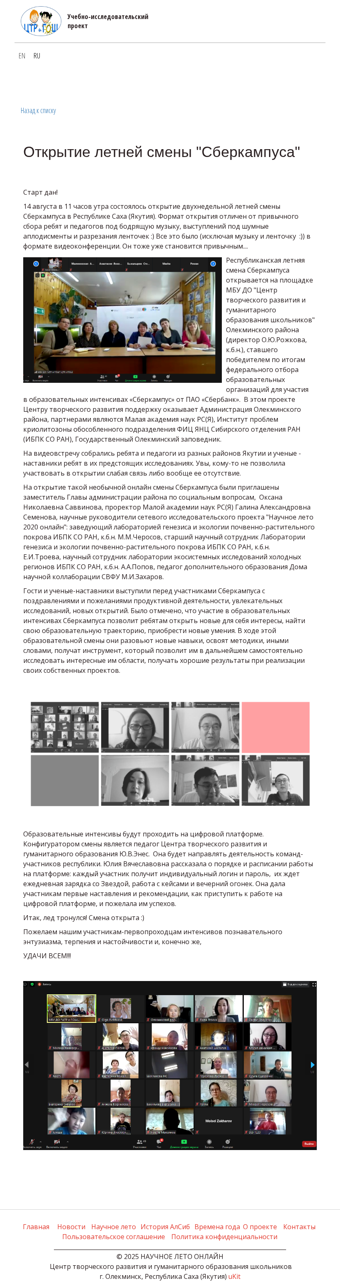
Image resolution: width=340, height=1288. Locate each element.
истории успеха (250, 80)
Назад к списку (38, 110)
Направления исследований (141, 80)
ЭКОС (209, 80)
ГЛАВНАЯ (37, 80)
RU (37, 55)
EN (22, 55)
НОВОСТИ (72, 80)
